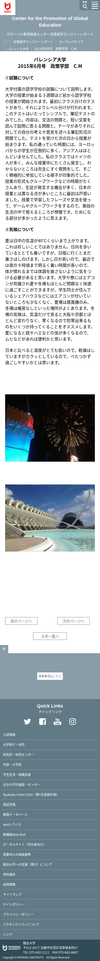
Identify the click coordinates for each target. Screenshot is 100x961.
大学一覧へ (50, 636)
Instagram (73, 721)
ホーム (5, 41)
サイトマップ (12, 894)
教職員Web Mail (14, 834)
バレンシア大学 (18, 49)
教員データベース (15, 814)
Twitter (27, 721)
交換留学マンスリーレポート (33, 41)
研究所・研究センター (18, 754)
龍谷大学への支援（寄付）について (27, 864)
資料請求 (9, 874)
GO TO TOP (4, 649)
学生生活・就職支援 (17, 774)
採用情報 (9, 884)
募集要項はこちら (50, 676)
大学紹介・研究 (14, 744)
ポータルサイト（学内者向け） (24, 844)
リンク (7, 934)
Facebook (42, 721)
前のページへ (21, 621)
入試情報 (9, 734)
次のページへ (73, 621)
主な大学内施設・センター (21, 784)
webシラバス (12, 824)
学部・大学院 (12, 764)
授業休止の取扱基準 (17, 854)
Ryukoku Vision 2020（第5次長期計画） (31, 794)
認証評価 (9, 804)
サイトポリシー (14, 904)
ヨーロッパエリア (71, 41)
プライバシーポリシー (18, 914)
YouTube (58, 721)
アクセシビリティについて (21, 924)
